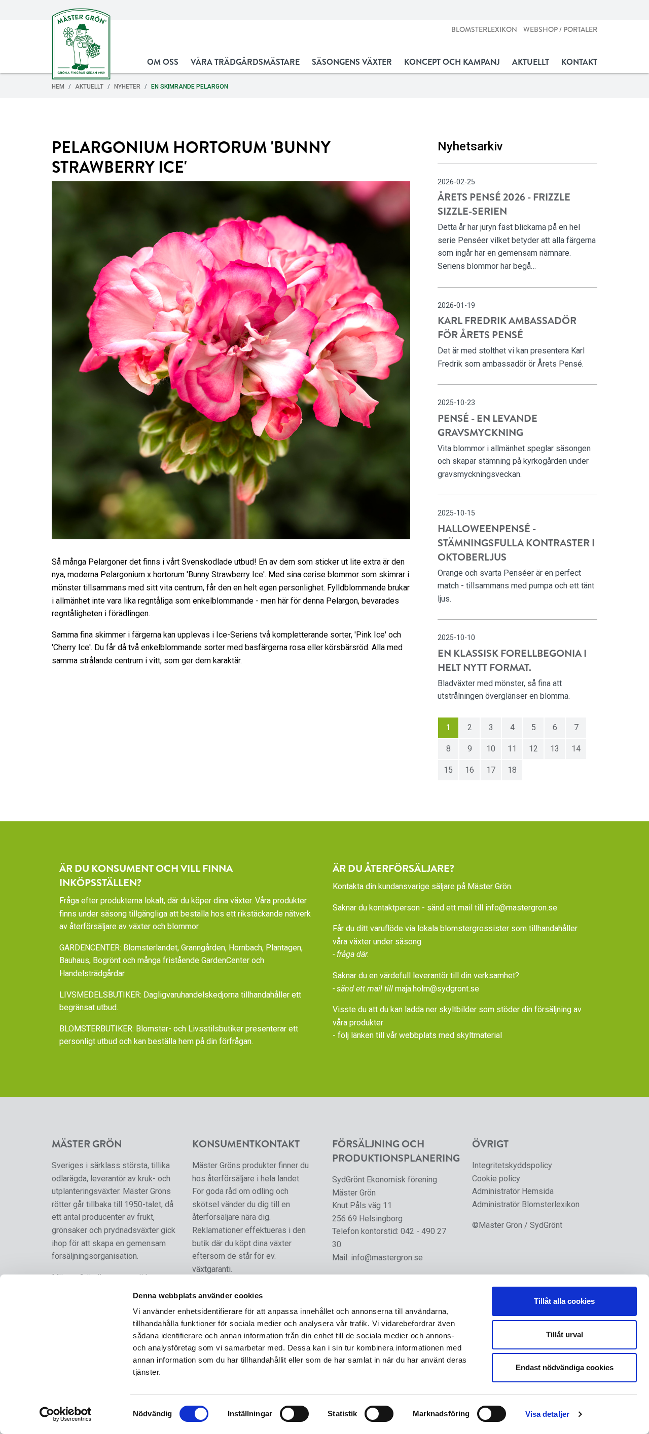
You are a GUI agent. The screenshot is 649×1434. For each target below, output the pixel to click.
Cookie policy (496, 1178)
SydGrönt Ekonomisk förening (384, 1179)
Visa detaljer (547, 1414)
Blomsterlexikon (484, 29)
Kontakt (579, 62)
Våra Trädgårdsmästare (245, 62)
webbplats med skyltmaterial (450, 1035)
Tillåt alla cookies (564, 1301)
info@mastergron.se (521, 907)
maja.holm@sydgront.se (437, 988)
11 (512, 748)
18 (512, 770)
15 (448, 770)
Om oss (162, 62)
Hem (58, 86)
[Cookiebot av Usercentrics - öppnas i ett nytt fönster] (65, 1414)
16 (469, 770)
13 (554, 748)
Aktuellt (530, 62)
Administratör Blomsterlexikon (526, 1204)
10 (490, 748)
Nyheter (127, 86)
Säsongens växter (352, 62)
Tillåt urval (564, 1334)
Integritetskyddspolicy (512, 1165)
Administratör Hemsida (513, 1191)
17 (490, 770)
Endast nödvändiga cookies (565, 1367)
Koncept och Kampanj (452, 62)
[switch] (294, 1414)
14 (576, 748)
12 (533, 748)
